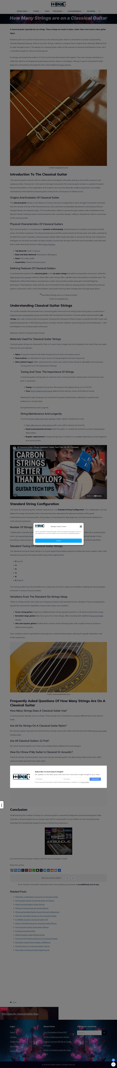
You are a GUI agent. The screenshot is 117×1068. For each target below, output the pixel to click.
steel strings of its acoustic (21, 277)
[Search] (104, 1032)
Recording (91, 11)
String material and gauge (41, 391)
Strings (36, 11)
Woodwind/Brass (74, 11)
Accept (58, 541)
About (12, 1032)
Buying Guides (22, 11)
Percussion (57, 11)
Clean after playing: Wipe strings (39, 425)
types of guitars (48, 244)
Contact (13, 1037)
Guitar (14, 1002)
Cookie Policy (15, 1042)
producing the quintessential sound (24, 315)
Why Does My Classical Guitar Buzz (20, 1013)
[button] (81, 526)
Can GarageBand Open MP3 (55, 1032)
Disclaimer (14, 1046)
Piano (47, 11)
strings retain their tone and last (42, 419)
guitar (61, 65)
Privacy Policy (15, 1051)
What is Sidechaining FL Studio (56, 1037)
